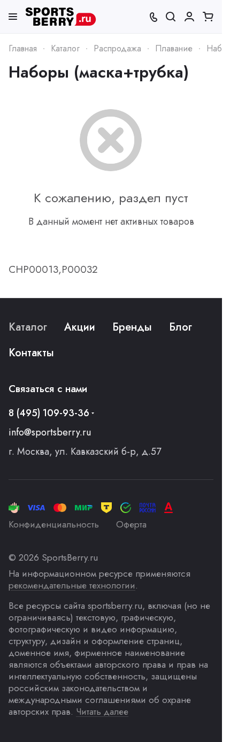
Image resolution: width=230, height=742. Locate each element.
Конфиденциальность (54, 524)
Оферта (131, 524)
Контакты (31, 353)
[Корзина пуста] (208, 16)
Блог (180, 327)
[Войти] (189, 16)
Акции (79, 327)
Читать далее (102, 711)
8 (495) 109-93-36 (49, 413)
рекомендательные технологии (72, 585)
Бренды (132, 327)
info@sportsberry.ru (50, 432)
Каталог (28, 327)
